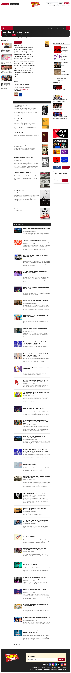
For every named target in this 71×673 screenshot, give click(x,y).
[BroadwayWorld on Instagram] (53, 664)
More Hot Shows (57, 167)
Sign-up (60, 3)
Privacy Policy (62, 669)
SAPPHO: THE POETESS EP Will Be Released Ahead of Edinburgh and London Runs (36, 631)
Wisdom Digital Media (44, 669)
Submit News (54, 667)
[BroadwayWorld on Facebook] (50, 664)
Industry (25, 28)
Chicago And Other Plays (20, 145)
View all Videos (56, 123)
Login (63, 28)
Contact (43, 667)
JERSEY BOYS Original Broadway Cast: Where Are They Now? (6, 70)
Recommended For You (58, 43)
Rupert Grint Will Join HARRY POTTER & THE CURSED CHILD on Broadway (5, 48)
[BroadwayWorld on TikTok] (59, 664)
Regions (59, 667)
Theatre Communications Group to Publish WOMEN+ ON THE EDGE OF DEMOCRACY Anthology (36, 241)
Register (57, 28)
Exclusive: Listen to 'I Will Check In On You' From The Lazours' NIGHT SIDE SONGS (35, 342)
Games (44, 28)
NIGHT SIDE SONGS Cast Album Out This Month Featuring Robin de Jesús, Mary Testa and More (36, 450)
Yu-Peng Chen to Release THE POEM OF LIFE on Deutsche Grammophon (35, 329)
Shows (20, 28)
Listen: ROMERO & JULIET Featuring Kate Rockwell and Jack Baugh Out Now (36, 563)
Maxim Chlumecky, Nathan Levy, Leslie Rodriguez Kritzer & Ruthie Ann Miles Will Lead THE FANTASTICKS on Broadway (6, 82)
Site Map (64, 667)
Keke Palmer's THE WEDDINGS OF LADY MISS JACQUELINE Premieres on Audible (34, 549)
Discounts (66, 167)
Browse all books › (46, 102)
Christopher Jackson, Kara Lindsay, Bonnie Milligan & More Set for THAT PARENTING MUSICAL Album (36, 422)
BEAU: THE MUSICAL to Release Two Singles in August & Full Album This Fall (35, 437)
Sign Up (61, 659)
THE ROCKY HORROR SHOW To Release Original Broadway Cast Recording (35, 272)
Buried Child (17, 208)
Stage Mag (49, 28)
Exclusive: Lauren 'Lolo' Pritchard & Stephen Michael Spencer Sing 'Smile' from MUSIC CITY (60, 118)
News (17, 28)
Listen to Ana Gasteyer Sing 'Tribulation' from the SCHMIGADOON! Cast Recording (36, 477)
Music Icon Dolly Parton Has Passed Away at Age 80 (6, 59)
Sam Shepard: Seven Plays (20, 105)
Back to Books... (17, 644)
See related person (23, 89)
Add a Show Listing (14, 4)
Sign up (65, 181)
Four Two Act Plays (18, 132)
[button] (68, 28)
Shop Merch (6, 4)
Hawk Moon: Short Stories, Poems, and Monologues (23, 158)
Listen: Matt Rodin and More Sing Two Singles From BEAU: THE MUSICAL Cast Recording (36, 229)
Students (36, 28)
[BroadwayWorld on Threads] (62, 664)
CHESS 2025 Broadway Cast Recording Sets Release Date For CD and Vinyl (34, 578)
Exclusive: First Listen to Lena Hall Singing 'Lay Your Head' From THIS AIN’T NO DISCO (36, 354)
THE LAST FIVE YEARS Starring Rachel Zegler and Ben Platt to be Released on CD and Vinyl (35, 521)
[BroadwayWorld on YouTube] (65, 664)
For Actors (26, 37)
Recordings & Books (17, 37)
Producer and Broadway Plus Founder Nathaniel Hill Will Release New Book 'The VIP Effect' (36, 381)
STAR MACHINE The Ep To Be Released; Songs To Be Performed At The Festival (36, 618)
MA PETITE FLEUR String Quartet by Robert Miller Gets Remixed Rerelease (35, 463)
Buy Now (17, 42)
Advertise (34, 667)
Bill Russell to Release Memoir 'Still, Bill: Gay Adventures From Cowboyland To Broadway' (35, 590)
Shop (40, 28)
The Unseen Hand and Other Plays (22, 172)
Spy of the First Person (19, 190)
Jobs (32, 28)
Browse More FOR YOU (61, 79)
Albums (8, 34)
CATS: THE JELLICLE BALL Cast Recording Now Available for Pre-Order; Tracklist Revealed (34, 494)
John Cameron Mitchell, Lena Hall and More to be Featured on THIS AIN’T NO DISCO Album (36, 407)
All (4, 34)
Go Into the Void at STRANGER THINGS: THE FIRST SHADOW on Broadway (59, 91)
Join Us (48, 667)
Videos (19, 34)
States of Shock (18, 118)
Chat (29, 28)
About (39, 667)
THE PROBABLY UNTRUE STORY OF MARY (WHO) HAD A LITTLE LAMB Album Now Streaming (36, 393)
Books (14, 34)
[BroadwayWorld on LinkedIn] (56, 664)
